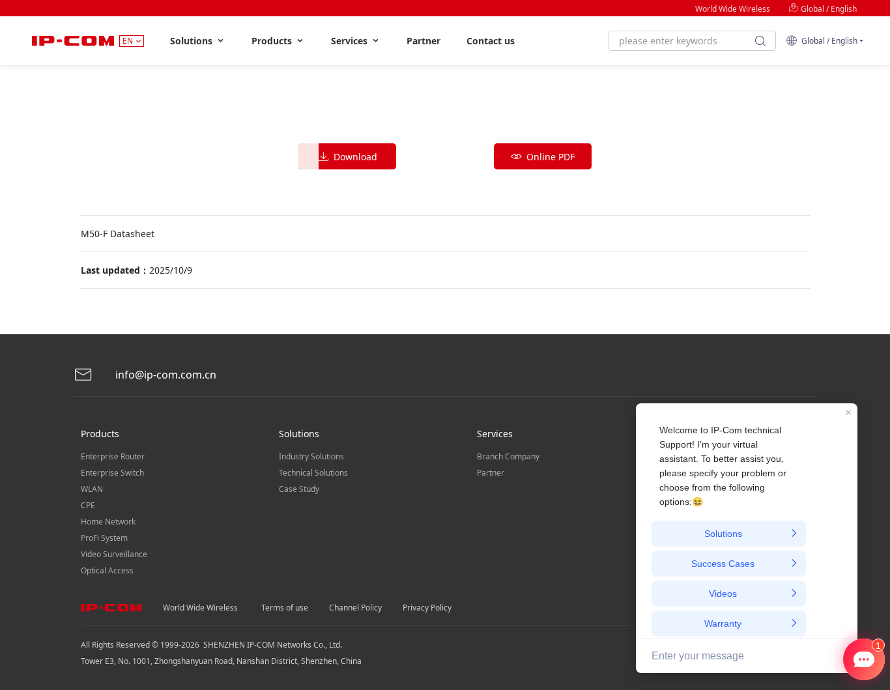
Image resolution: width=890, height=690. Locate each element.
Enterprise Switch (112, 472)
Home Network (108, 521)
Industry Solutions (311, 456)
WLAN (92, 489)
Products (272, 41)
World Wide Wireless (732, 8)
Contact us (491, 41)
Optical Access (107, 570)
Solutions (192, 41)
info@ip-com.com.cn (164, 374)
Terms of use (284, 607)
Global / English (828, 8)
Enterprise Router (113, 456)
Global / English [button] (827, 40)
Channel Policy (355, 607)
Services (350, 41)
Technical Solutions (313, 472)
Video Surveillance (114, 554)
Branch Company (508, 456)
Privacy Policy (427, 607)
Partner (423, 41)
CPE (88, 505)
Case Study (299, 489)
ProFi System (104, 537)
